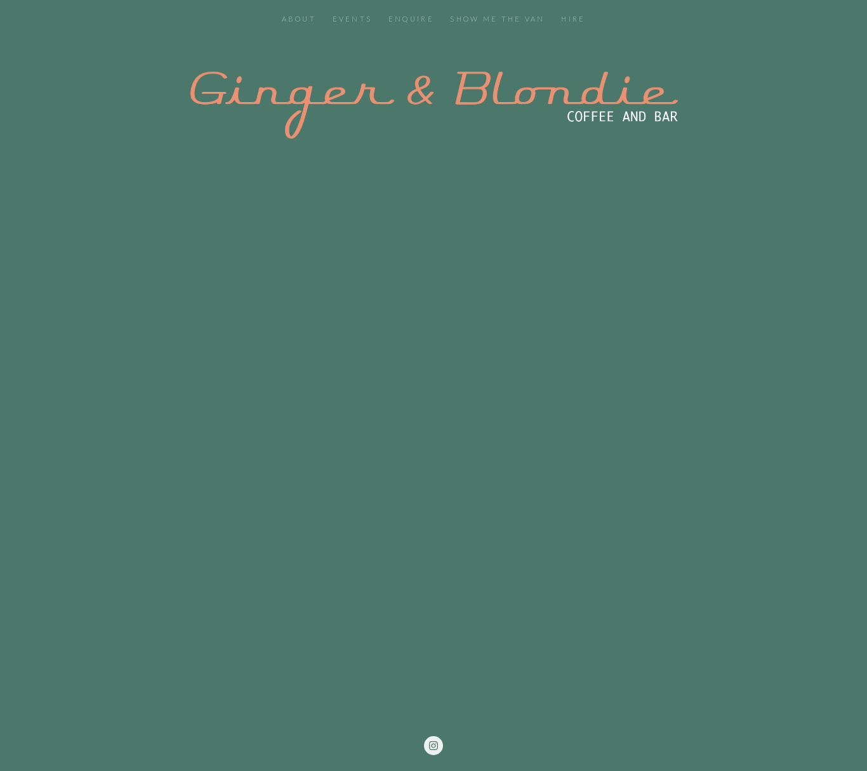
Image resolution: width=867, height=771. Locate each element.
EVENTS (353, 19)
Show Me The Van (497, 19)
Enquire (411, 19)
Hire (573, 19)
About (299, 19)
